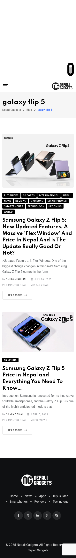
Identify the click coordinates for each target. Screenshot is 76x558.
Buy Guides (60, 496)
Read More (14, 295)
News (29, 496)
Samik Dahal (14, 414)
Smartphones (19, 501)
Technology (60, 501)
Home (14, 496)
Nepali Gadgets (38, 550)
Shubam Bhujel (16, 279)
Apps (42, 496)
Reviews (40, 501)
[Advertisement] (38, 40)
